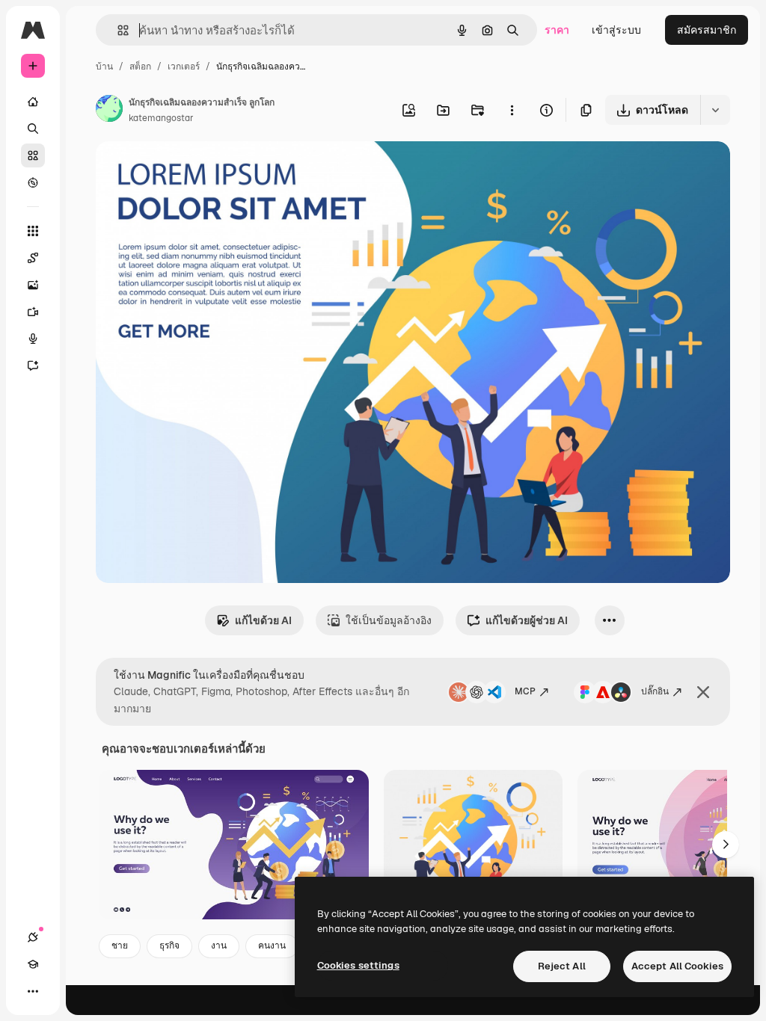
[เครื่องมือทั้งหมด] (33, 231)
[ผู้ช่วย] (33, 365)
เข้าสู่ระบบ (616, 30)
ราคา (557, 30)
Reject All (562, 966)
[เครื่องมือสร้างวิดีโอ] (33, 312)
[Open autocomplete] (117, 30)
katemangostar (161, 118)
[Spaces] (33, 258)
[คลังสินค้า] (33, 155)
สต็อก (140, 67)
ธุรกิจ (169, 945)
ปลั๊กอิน (655, 691)
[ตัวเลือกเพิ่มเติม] (512, 110)
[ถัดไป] (725, 844)
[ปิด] (703, 692)
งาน (219, 945)
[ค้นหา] (33, 129)
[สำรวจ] (33, 182)
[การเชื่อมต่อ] (33, 937)
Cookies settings (358, 965)
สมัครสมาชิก (706, 30)
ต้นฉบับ (189, 170)
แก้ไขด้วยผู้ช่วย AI (526, 620)
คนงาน (272, 945)
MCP (525, 691)
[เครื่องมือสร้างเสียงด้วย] (33, 339)
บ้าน (104, 67)
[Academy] (33, 964)
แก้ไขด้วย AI (263, 620)
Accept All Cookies (677, 966)
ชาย (119, 945)
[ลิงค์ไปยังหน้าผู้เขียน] (109, 110)
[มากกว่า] (33, 991)
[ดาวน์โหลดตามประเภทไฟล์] (715, 110)
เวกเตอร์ (184, 67)
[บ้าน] (33, 102)
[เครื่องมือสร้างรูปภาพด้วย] (33, 285)
